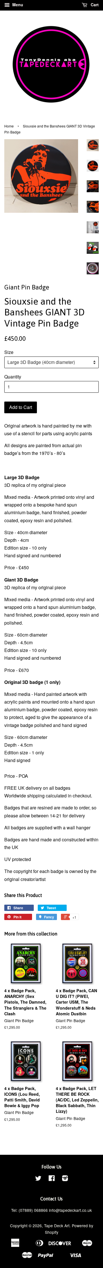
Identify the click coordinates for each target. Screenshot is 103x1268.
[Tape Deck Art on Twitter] (38, 1179)
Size (8, 352)
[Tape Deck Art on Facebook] (51, 1179)
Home (9, 125)
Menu (17, 4)
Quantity (12, 376)
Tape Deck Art (57, 1225)
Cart (94, 4)
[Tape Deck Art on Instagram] (65, 1179)
